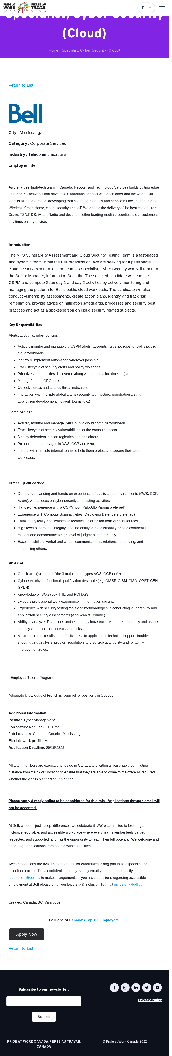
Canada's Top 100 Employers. (94, 920)
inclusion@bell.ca (128, 884)
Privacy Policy (150, 1000)
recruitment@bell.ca (24, 878)
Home (53, 50)
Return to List (21, 85)
